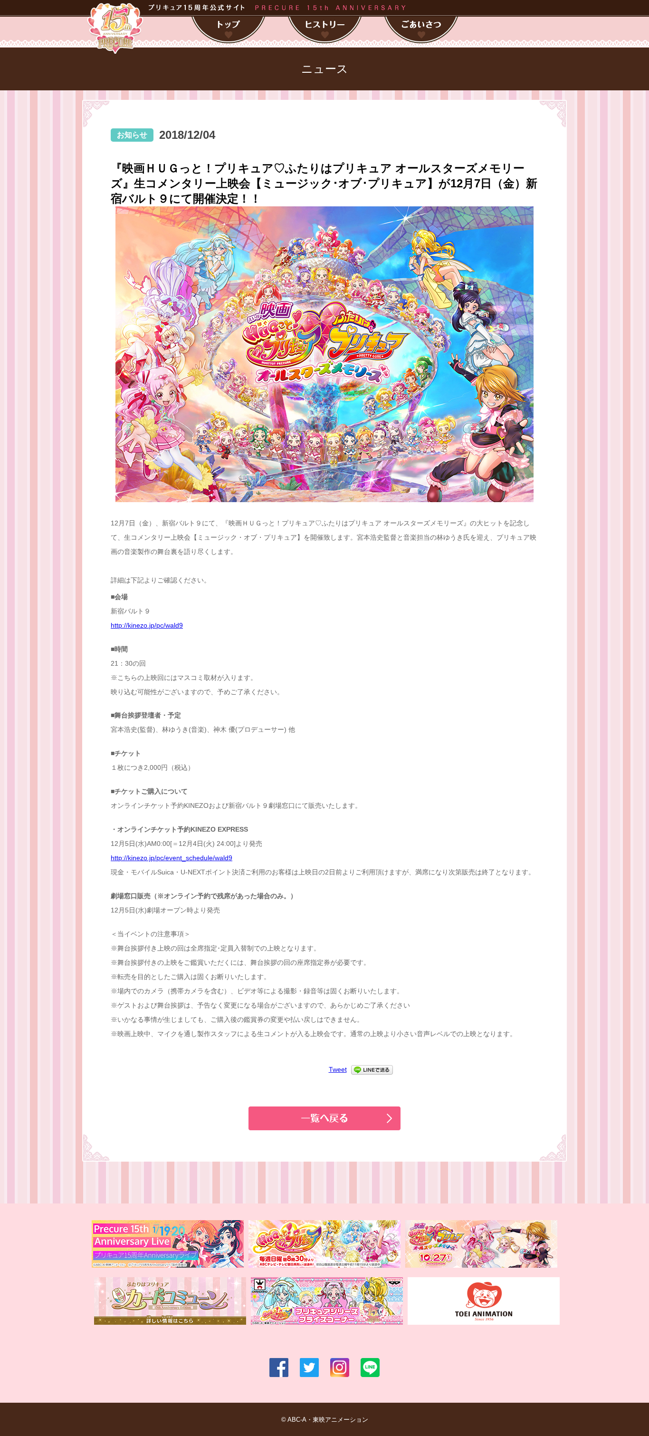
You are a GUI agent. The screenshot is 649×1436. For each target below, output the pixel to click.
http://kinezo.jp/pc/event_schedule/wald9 (171, 858)
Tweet (338, 1069)
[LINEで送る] (372, 1069)
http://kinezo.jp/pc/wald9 (147, 625)
